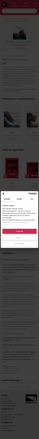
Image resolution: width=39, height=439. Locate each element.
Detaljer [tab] (19, 199)
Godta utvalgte (19, 243)
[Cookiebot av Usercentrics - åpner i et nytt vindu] (28, 194)
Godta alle (19, 231)
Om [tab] (32, 199)
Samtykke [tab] (7, 199)
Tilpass (18, 237)
